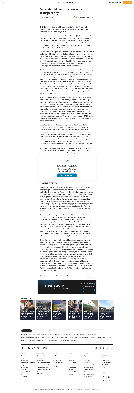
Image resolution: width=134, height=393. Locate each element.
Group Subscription (89, 367)
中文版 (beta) (88, 376)
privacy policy (60, 386)
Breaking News (25, 356)
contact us (49, 386)
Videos (86, 358)
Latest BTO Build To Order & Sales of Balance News (54, 337)
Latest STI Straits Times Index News (79, 337)
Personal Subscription (90, 365)
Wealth (55, 356)
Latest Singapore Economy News (67, 340)
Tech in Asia (105, 360)
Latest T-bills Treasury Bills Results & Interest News (34, 335)
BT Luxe (70, 369)
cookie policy (78, 386)
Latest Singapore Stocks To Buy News (47, 340)
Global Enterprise (107, 365)
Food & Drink (72, 358)
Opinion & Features (26, 372)
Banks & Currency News (40, 331)
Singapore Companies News (56, 331)
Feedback (90, 276)
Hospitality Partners (74, 374)
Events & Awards (89, 374)
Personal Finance (57, 360)
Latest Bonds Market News (28, 340)
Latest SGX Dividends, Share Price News (101, 337)
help (54, 386)
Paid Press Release (89, 369)
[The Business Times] (65, 2)
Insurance (55, 366)
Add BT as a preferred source (84, 17)
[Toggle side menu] (3, 2)
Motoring (71, 360)
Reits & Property (41, 360)
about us (43, 386)
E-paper (86, 356)
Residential (24, 360)
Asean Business (106, 362)
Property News (99, 331)
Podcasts (87, 362)
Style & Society (72, 362)
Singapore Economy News (72, 331)
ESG (22, 374)
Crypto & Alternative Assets (58, 363)
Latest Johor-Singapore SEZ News (30, 337)
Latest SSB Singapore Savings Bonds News (60, 335)
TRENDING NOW (26, 298)
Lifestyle (70, 356)
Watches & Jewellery (74, 365)
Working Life (24, 376)
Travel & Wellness (73, 372)
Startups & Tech (26, 369)
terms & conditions (69, 386)
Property (23, 358)
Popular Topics (26, 331)
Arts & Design (72, 367)
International (25, 367)
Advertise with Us (89, 372)
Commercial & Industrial (28, 362)
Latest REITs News (87, 331)
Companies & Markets (43, 356)
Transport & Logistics (43, 367)
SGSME (103, 367)
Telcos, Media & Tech (43, 365)
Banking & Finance (42, 358)
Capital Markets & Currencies (42, 372)
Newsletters (87, 360)
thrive (103, 358)
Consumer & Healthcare (44, 369)
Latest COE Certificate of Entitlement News (85, 335)
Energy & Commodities (43, 362)
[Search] (5, 2)
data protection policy (88, 386)
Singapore (24, 365)
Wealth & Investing (58, 358)
